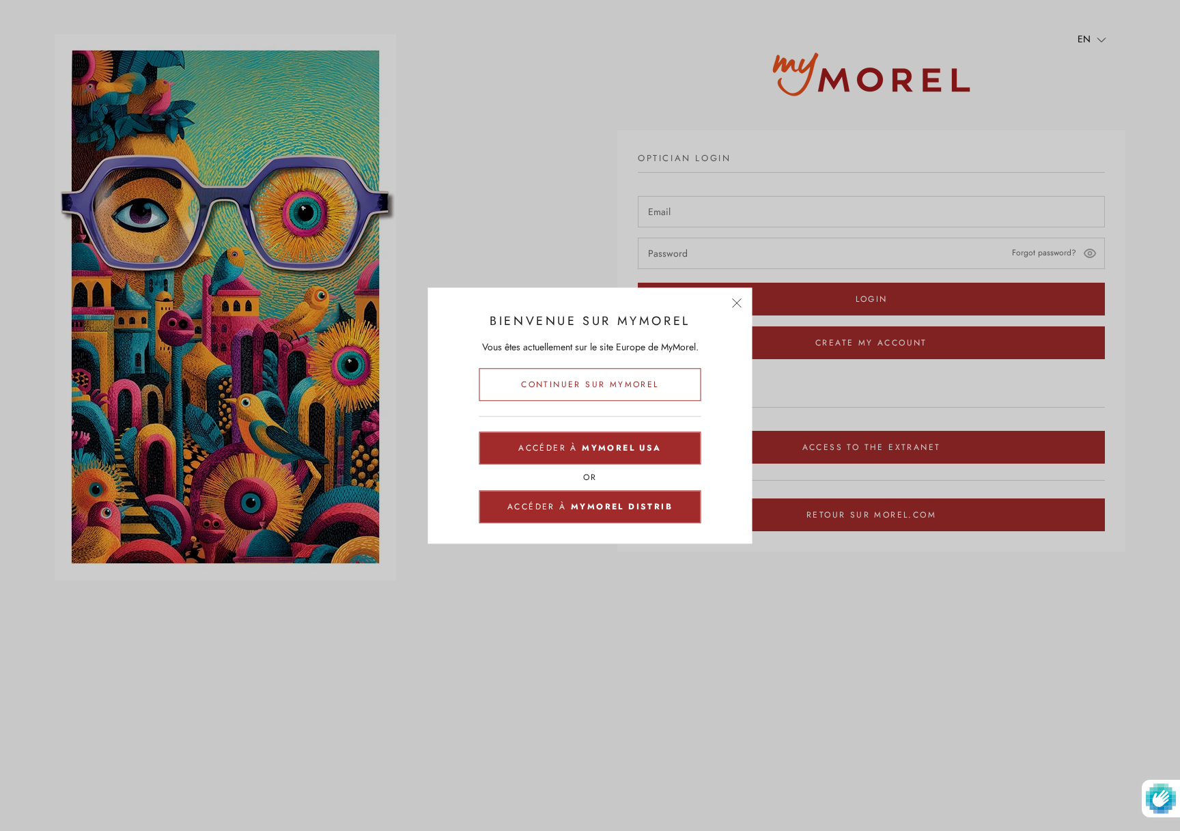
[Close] (737, 303)
